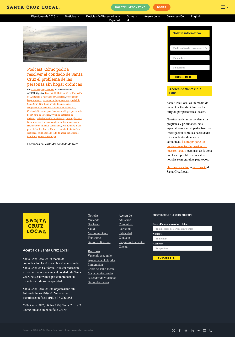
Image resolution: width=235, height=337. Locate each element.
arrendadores (33, 125)
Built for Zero (64, 93)
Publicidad (125, 233)
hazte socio (199, 167)
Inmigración (95, 264)
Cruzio (63, 309)
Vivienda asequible (100, 255)
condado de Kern (59, 122)
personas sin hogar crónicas (56, 100)
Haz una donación (178, 167)
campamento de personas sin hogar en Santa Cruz (51, 107)
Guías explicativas (99, 242)
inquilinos (32, 136)
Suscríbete (183, 77)
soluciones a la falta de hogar (52, 132)
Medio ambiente (98, 233)
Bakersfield (50, 93)
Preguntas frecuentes (132, 242)
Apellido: (175, 63)
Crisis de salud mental (101, 268)
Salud (91, 228)
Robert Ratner (49, 129)
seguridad (31, 132)
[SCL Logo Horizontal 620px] (33, 7)
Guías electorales (98, 282)
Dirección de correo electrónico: (188, 43)
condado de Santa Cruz (69, 129)
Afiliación (125, 220)
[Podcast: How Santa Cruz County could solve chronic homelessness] (55, 44)
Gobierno (93, 224)
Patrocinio (125, 228)
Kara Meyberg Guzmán (42, 89)
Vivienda (93, 220)
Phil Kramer (68, 125)
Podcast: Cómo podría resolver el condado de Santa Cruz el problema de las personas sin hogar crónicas (55, 76)
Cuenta (123, 246)
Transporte (94, 237)
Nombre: (175, 53)
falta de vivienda (42, 114)
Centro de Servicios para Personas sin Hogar (48, 111)
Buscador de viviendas (102, 277)
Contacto (124, 237)
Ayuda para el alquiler (101, 260)
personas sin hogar (47, 136)
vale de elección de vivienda (50, 118)
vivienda (55, 114)
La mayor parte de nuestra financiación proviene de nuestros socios (187, 146)
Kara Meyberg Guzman (38, 122)
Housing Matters (74, 118)
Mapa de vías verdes (100, 273)
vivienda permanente (51, 125)
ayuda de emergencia (60, 103)
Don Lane (44, 103)
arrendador (74, 122)
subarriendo (73, 132)
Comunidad (126, 224)
